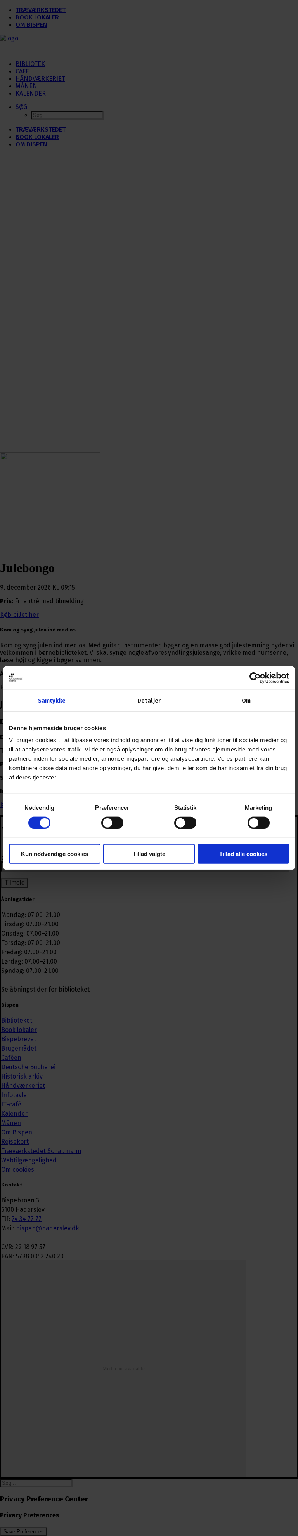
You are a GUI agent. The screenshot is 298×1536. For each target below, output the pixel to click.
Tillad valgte (149, 854)
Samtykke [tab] (52, 700)
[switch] (112, 822)
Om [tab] (246, 700)
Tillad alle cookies (243, 854)
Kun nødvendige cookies (54, 854)
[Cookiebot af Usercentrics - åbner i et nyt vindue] (255, 678)
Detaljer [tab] (149, 700)
